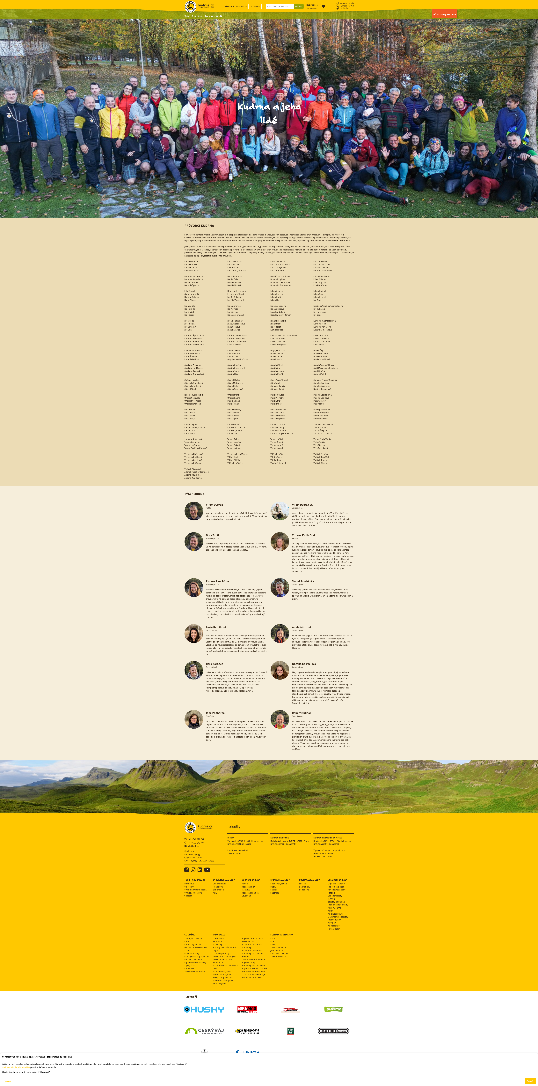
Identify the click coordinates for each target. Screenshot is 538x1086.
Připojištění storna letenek (254, 968)
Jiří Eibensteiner (235, 321)
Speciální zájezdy (337, 880)
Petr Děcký (189, 418)
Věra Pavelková (320, 448)
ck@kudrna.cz (346, 8)
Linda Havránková (193, 350)
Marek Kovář (276, 359)
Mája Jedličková (277, 350)
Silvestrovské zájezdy (338, 917)
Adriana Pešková (235, 261)
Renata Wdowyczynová (195, 427)
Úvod (186, 16)
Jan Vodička (189, 306)
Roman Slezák (234, 433)
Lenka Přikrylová (278, 344)
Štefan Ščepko (320, 430)
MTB (215, 893)
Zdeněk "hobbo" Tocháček (196, 472)
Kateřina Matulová (236, 338)
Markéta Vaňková (321, 359)
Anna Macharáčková (280, 264)
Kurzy (330, 911)
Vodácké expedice (250, 893)
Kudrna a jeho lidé (192, 944)
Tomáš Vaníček (234, 442)
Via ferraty (189, 887)
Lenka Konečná (277, 341)
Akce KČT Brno (334, 908)
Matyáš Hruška (191, 380)
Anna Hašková (320, 261)
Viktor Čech (232, 457)
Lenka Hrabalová (321, 335)
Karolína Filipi (319, 324)
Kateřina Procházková (237, 335)
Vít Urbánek (276, 457)
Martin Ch (275, 368)
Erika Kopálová (320, 282)
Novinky (332, 923)
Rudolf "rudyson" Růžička (282, 433)
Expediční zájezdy (336, 883)
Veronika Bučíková (193, 457)
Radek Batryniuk (321, 412)
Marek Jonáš (276, 356)
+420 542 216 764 (347, 3)
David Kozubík (234, 282)
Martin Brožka (234, 365)
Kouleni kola (190, 968)
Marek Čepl (318, 350)
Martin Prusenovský (237, 368)
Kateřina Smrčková (193, 338)
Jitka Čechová (233, 327)
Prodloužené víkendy (338, 905)
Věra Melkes (319, 445)
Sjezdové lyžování (278, 883)
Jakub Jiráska (276, 294)
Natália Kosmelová (322, 389)
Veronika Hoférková (193, 454)
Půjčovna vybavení (193, 959)
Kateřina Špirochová (194, 335)
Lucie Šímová (190, 356)
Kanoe (245, 883)
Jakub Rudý (275, 297)
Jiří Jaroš (317, 315)
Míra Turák (275, 383)
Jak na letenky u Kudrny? (253, 974)
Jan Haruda (189, 309)
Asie (272, 941)
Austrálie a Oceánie (279, 953)
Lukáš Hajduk (233, 353)
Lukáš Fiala (232, 356)
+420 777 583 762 (347, 6)
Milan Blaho (233, 386)
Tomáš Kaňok (233, 448)
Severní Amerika (278, 947)
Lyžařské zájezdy (280, 880)
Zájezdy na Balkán (336, 902)
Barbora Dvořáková (322, 270)
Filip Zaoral (189, 291)
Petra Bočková (277, 412)
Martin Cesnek (277, 371)
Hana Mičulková (192, 297)
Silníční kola (218, 890)
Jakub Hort (275, 300)
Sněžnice (274, 893)
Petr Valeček (233, 412)
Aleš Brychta (233, 267)
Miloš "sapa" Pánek (279, 380)
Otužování (246, 896)
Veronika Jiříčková (192, 463)
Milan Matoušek (235, 383)
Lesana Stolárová (321, 341)
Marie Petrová (320, 356)
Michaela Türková (192, 386)
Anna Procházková (322, 264)
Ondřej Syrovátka (192, 401)
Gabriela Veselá (191, 294)
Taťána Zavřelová (192, 442)
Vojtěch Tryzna (320, 460)
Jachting (246, 890)
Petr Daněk (189, 415)
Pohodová (189, 883)
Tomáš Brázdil (233, 445)
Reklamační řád (249, 941)
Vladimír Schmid (278, 463)
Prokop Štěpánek (321, 409)
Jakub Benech (319, 297)
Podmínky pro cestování (253, 965)
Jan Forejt (189, 315)
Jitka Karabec (233, 330)
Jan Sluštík (189, 312)
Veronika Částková (193, 460)
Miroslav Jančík (277, 386)
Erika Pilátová (319, 279)
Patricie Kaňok (234, 401)
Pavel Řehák (233, 404)
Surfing (331, 898)
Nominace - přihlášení (252, 977)
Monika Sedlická (321, 383)
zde (34, 1037)
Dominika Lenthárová (280, 282)
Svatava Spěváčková (323, 424)
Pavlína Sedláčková (322, 395)
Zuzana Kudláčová (193, 478)
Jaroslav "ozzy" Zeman (280, 315)
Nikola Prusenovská (193, 395)
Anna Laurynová (278, 267)
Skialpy (273, 890)
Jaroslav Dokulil (277, 312)
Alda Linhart (233, 264)
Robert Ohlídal (234, 424)
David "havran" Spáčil (280, 276)
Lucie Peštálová (191, 359)
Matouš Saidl (319, 374)
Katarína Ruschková (322, 330)
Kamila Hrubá (276, 330)
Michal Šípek (190, 389)
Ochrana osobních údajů (253, 959)
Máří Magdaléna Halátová (325, 368)
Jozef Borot (275, 327)
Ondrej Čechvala (192, 398)
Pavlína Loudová (321, 398)
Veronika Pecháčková (237, 454)
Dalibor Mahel (191, 282)
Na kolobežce (334, 926)
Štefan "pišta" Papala (323, 433)
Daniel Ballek (233, 279)
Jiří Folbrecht (319, 312)
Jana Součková (277, 309)
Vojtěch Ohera (320, 463)
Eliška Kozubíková (322, 276)
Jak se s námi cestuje (222, 959)
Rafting (331, 893)
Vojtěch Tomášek (321, 457)
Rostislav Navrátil (278, 430)
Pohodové (218, 887)
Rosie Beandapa (278, 427)
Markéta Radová (192, 371)
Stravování (218, 962)
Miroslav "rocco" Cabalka (325, 380)
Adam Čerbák (190, 264)
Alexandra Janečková (237, 270)
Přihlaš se (311, 8)
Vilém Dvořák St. (235, 463)
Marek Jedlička (277, 353)
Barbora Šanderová (193, 276)
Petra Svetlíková (278, 409)
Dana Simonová (234, 276)
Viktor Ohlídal (233, 460)
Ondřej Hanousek (192, 404)
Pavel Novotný (277, 398)
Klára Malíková (234, 344)
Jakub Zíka (318, 294)
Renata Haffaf (190, 430)
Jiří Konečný (190, 327)
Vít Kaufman (276, 460)
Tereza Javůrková (192, 445)
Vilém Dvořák (276, 454)
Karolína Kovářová (322, 327)
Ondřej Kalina (233, 398)
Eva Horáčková (320, 285)
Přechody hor (334, 920)
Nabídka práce (220, 944)
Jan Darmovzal (234, 306)
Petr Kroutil (318, 404)
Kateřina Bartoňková (194, 341)
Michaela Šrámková (193, 383)
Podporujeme (219, 983)
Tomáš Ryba (233, 439)
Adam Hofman (191, 261)
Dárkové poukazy (221, 953)
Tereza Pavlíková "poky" (195, 448)
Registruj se (312, 5)
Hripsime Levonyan (236, 291)
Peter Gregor (319, 401)
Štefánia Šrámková (193, 439)
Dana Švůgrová (191, 285)
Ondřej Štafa (233, 395)
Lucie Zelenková (192, 353)
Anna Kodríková (278, 270)
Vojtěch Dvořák (320, 454)
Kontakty (217, 941)
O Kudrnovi (218, 938)
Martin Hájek (233, 374)
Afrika (273, 944)
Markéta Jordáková (193, 368)
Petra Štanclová (277, 415)
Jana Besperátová (235, 315)
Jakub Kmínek (319, 291)
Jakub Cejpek (276, 291)
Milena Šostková (235, 389)
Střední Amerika (278, 956)
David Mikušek (234, 285)
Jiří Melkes (189, 321)
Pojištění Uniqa (249, 962)
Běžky (273, 887)
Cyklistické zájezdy (224, 880)
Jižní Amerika (276, 950)
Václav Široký (276, 442)
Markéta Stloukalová (194, 374)
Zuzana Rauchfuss (192, 475)
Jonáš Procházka (278, 321)
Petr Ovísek (189, 412)
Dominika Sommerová (280, 285)
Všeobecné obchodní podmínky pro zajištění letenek (253, 953)
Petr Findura (233, 415)
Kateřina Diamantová (237, 341)
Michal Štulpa (233, 380)
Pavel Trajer (275, 404)
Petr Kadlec (189, 409)
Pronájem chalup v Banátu (196, 956)
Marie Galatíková (321, 353)
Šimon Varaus (319, 427)
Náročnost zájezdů (222, 971)
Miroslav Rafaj (277, 389)
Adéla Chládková (192, 270)
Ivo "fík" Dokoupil (235, 300)
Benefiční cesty (335, 896)
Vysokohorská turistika (195, 890)
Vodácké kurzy (248, 887)
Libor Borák (318, 344)
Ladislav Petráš (277, 338)
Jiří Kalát (188, 330)
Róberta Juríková (235, 430)
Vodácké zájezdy (251, 880)
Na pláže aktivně (335, 914)
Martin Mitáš (276, 365)
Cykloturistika (219, 883)
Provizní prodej (191, 953)
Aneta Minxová (277, 261)
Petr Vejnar (232, 418)
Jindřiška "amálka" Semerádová (328, 306)
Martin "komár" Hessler (324, 365)
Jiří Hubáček (319, 309)
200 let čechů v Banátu (195, 971)
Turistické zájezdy (194, 880)
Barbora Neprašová (193, 279)
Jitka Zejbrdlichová (236, 324)
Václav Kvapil (276, 448)
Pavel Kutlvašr (277, 395)
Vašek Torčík (319, 442)
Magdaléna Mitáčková (237, 359)
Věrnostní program (222, 974)
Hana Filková (190, 300)
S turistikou (304, 887)
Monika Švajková (321, 386)
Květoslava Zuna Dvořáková (283, 335)
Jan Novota (232, 309)
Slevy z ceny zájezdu (222, 977)
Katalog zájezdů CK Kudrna (225, 947)
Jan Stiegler (232, 312)
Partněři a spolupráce (223, 980)
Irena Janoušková (235, 294)
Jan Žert (317, 300)
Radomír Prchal (320, 418)
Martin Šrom (233, 371)
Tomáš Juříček (276, 439)
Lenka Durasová (321, 338)
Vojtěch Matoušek (192, 469)
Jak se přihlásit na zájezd (224, 956)
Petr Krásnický (234, 409)
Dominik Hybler (277, 279)
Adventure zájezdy (336, 890)
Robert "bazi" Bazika (236, 427)
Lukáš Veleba (233, 350)
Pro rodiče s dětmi (336, 887)
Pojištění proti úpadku (252, 938)
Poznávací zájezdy (309, 880)
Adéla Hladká (190, 267)
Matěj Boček (319, 371)
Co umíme (197, 16)
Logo (215, 950)
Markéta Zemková (192, 365)
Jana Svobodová (278, 306)
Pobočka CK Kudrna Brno (253, 971)
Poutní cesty (334, 929)
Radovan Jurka (191, 424)
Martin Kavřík (276, 374)
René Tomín (189, 433)
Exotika (302, 883)
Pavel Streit (275, 401)
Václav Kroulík (277, 445)
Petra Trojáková (277, 418)
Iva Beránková (234, 297)
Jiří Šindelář (189, 324)
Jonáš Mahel (276, 324)
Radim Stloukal (320, 415)
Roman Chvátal (277, 424)
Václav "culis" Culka (322, 439)
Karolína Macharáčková (324, 321)
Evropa (273, 938)
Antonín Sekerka (321, 267)
